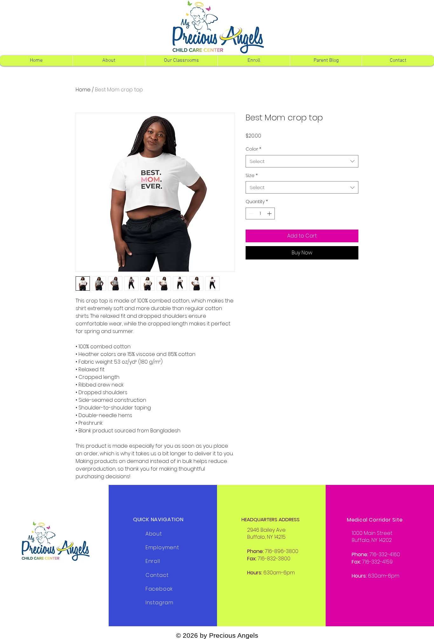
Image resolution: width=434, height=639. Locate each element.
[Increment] (270, 213)
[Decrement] (250, 213)
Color (253, 149)
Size (252, 176)
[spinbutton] (260, 213)
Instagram (159, 602)
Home (83, 89)
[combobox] (302, 161)
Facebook (159, 589)
